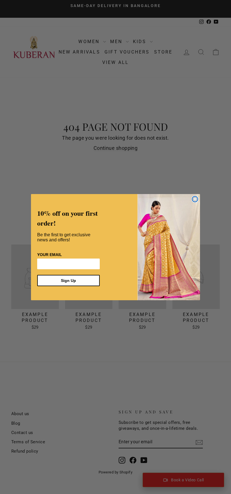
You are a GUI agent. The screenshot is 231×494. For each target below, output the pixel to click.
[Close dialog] (195, 199)
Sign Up (68, 280)
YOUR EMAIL (49, 254)
